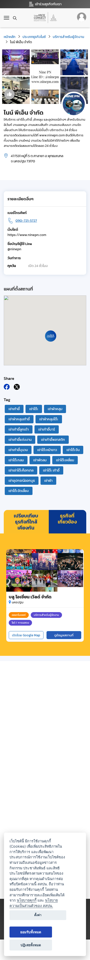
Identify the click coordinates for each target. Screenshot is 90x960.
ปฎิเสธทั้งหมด (30, 945)
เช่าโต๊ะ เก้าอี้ (51, 470)
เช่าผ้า (48, 480)
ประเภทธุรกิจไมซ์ (34, 36)
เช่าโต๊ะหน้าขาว (47, 450)
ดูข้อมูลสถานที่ (64, 635)
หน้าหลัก (10, 36)
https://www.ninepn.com (27, 235)
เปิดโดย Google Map (26, 635)
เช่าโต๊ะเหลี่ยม (65, 460)
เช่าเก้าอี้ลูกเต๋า (18, 429)
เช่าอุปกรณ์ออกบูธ (21, 480)
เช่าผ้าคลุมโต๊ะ (48, 419)
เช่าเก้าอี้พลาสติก (53, 439)
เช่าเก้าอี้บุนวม (18, 450)
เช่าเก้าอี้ (14, 409)
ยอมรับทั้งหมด (30, 932)
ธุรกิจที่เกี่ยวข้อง (67, 518)
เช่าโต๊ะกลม (16, 460)
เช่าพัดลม (39, 460)
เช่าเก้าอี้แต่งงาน (20, 439)
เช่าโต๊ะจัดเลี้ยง (18, 490)
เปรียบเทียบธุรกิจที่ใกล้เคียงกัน (26, 521)
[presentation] (5, 76)
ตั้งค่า (38, 915)
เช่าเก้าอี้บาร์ (46, 429)
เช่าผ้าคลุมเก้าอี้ (19, 419)
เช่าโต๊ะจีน (73, 450)
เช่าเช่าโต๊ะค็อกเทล (21, 470)
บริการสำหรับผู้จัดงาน (68, 36)
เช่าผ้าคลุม (55, 409)
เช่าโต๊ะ (33, 409)
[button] (33, 99)
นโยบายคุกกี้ (26, 900)
